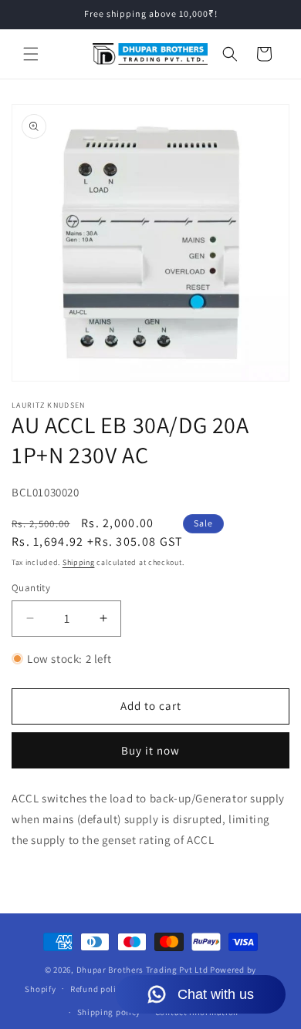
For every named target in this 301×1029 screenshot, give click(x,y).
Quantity (31, 587)
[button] (31, 54)
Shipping (79, 562)
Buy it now (150, 750)
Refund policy (97, 989)
